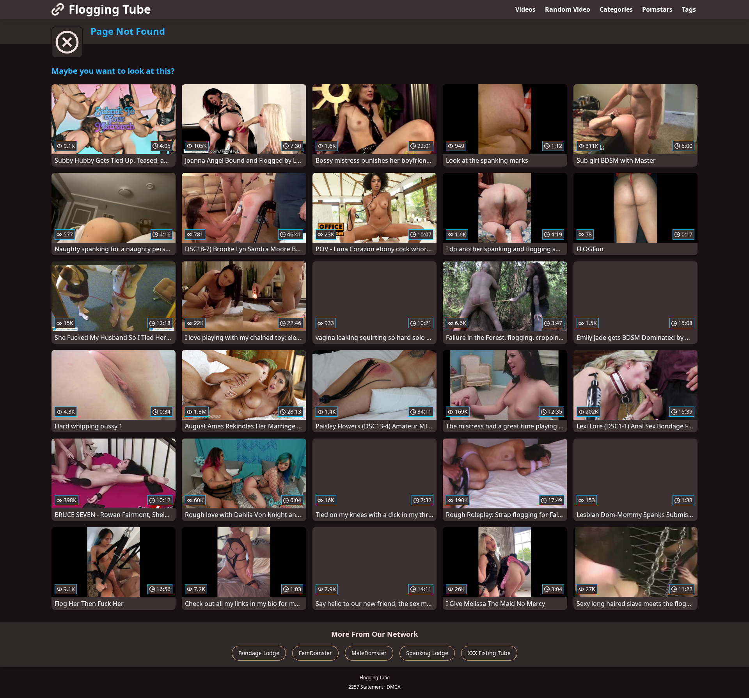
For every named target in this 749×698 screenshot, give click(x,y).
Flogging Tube (110, 9)
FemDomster (315, 653)
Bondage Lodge (258, 653)
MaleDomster (369, 653)
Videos (525, 9)
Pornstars (657, 9)
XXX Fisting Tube (489, 653)
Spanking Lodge (427, 653)
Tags (689, 9)
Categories (616, 9)
